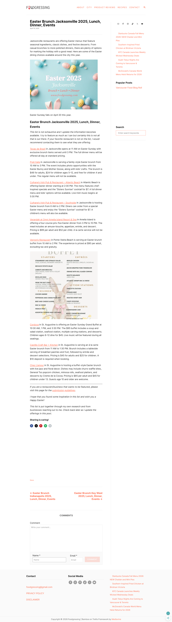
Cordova (34, 324)
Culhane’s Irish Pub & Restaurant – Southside (53, 202)
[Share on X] (36, 425)
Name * (36, 555)
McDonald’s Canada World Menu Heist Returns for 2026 (129, 73)
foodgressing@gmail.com (39, 587)
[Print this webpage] (50, 425)
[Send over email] (45, 425)
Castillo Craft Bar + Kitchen (44, 345)
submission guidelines (63, 390)
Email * (73, 555)
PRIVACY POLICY (35, 593)
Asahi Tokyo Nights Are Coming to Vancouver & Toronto (127, 63)
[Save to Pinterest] (40, 425)
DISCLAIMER (33, 599)
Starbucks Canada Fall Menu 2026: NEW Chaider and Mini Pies (130, 37)
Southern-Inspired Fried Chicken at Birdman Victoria (128, 46)
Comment (35, 523)
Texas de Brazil (37, 149)
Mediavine (116, 619)
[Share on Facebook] (31, 425)
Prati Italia (35, 162)
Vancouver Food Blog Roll (129, 87)
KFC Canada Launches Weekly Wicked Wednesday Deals (131, 54)
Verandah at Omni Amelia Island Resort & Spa (53, 219)
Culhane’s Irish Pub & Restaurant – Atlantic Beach (55, 182)
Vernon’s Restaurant (40, 240)
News (32, 480)
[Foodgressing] (46, 7)
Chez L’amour (37, 365)
